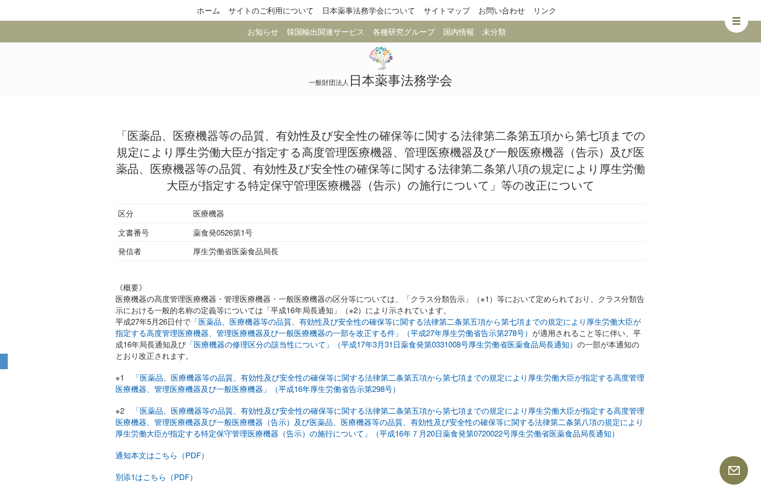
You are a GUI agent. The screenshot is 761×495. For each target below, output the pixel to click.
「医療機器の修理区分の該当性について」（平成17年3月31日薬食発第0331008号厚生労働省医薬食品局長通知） (381, 344)
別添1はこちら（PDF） (156, 476)
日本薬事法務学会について (368, 10)
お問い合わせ (501, 10)
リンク (545, 10)
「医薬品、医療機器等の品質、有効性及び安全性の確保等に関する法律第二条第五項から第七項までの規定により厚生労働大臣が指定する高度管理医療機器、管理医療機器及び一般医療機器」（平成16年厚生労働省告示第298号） (380, 383)
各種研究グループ (404, 31)
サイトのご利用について (271, 10)
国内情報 (458, 31)
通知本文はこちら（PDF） (162, 454)
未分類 (494, 31)
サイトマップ (446, 10)
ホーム (208, 10)
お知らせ (263, 31)
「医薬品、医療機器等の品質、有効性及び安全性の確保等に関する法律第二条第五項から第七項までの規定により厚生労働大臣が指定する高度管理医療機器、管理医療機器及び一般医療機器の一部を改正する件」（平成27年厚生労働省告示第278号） (378, 327)
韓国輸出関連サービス (325, 31)
